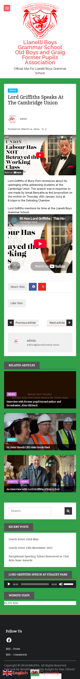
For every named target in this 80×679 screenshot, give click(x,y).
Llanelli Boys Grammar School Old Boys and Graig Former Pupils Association (40, 52)
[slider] (69, 583)
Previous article (26, 322)
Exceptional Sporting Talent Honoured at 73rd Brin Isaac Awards (39, 558)
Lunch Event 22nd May (24, 539)
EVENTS (12, 481)
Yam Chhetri (67, 669)
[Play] (9, 584)
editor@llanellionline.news (43, 344)
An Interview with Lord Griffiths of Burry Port (33, 489)
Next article (57, 322)
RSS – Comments (16, 654)
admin (23, 118)
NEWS (12, 90)
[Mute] (61, 584)
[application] (40, 584)
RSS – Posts (13, 648)
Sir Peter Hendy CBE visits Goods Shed (28, 447)
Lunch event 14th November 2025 (30, 547)
